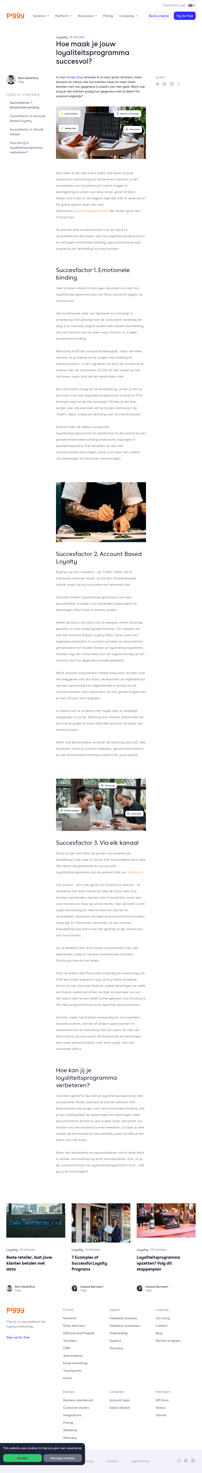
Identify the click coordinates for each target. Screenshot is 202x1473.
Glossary (116, 1348)
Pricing (108, 16)
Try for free (184, 16)
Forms (67, 1378)
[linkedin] (172, 84)
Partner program (168, 1340)
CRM (66, 1348)
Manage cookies (62, 1458)
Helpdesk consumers (124, 1325)
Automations (73, 1355)
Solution (39, 16)
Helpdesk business (123, 1318)
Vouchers (70, 1340)
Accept (22, 1458)
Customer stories (76, 1407)
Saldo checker (119, 1407)
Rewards (69, 1318)
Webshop (70, 1430)
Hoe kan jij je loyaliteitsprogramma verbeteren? (26, 147)
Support (115, 1340)
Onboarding (118, 1333)
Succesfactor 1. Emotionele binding (24, 104)
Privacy (88, 1461)
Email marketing (75, 1363)
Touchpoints (72, 1370)
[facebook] (164, 84)
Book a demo (159, 16)
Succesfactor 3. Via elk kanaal (26, 131)
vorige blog (74, 77)
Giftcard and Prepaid (78, 1333)
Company (126, 16)
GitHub (161, 1415)
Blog (159, 1333)
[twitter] (157, 84)
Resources (85, 16)
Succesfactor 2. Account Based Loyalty (28, 118)
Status (161, 1407)
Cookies (112, 1461)
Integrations (72, 1415)
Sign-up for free (18, 1337)
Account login (119, 1400)
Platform (61, 16)
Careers (161, 1325)
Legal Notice (140, 1461)
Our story (163, 1318)
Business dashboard (78, 1400)
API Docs (162, 1400)
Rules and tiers (74, 1325)
